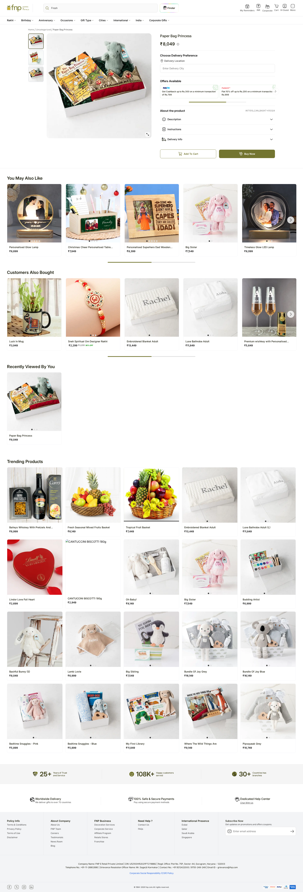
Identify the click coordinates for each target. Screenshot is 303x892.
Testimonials (57, 837)
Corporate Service (103, 829)
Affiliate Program (102, 833)
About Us (55, 824)
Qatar (184, 829)
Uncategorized (44, 29)
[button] (11, 20)
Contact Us (143, 824)
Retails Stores (101, 837)
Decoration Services (104, 824)
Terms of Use (13, 833)
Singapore (187, 837)
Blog (53, 845)
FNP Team (56, 829)
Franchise (99, 841)
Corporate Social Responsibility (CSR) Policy (152, 873)
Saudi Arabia (188, 833)
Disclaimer (12, 837)
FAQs (140, 829)
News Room (57, 841)
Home (32, 29)
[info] (178, 44)
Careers (55, 833)
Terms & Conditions (16, 824)
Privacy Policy (14, 829)
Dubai (184, 824)
